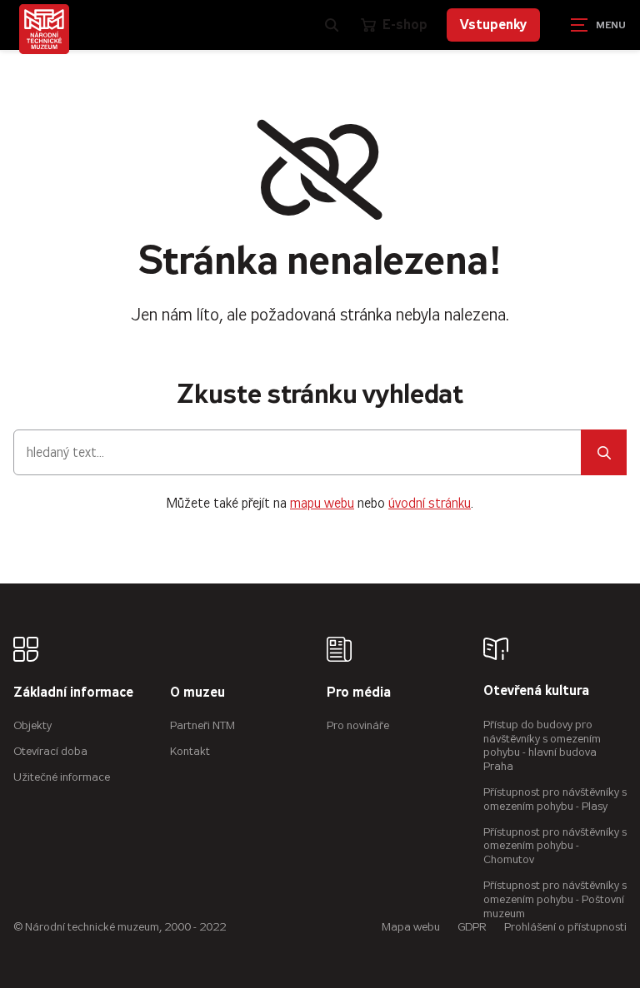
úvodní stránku (429, 503)
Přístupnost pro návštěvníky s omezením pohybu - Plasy (555, 799)
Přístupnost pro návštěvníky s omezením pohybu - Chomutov (555, 846)
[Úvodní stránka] (44, 29)
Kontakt (190, 751)
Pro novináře (358, 725)
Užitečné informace (61, 777)
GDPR (472, 927)
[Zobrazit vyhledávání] (331, 25)
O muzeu (197, 693)
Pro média (359, 693)
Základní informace (73, 693)
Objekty (32, 725)
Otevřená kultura (536, 691)
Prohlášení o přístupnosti (565, 927)
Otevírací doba (50, 751)
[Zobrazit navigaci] (598, 25)
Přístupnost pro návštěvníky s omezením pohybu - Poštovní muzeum (555, 899)
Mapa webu (411, 927)
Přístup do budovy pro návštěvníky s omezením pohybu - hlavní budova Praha (542, 745)
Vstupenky (493, 24)
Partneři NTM (202, 725)
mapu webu (322, 503)
